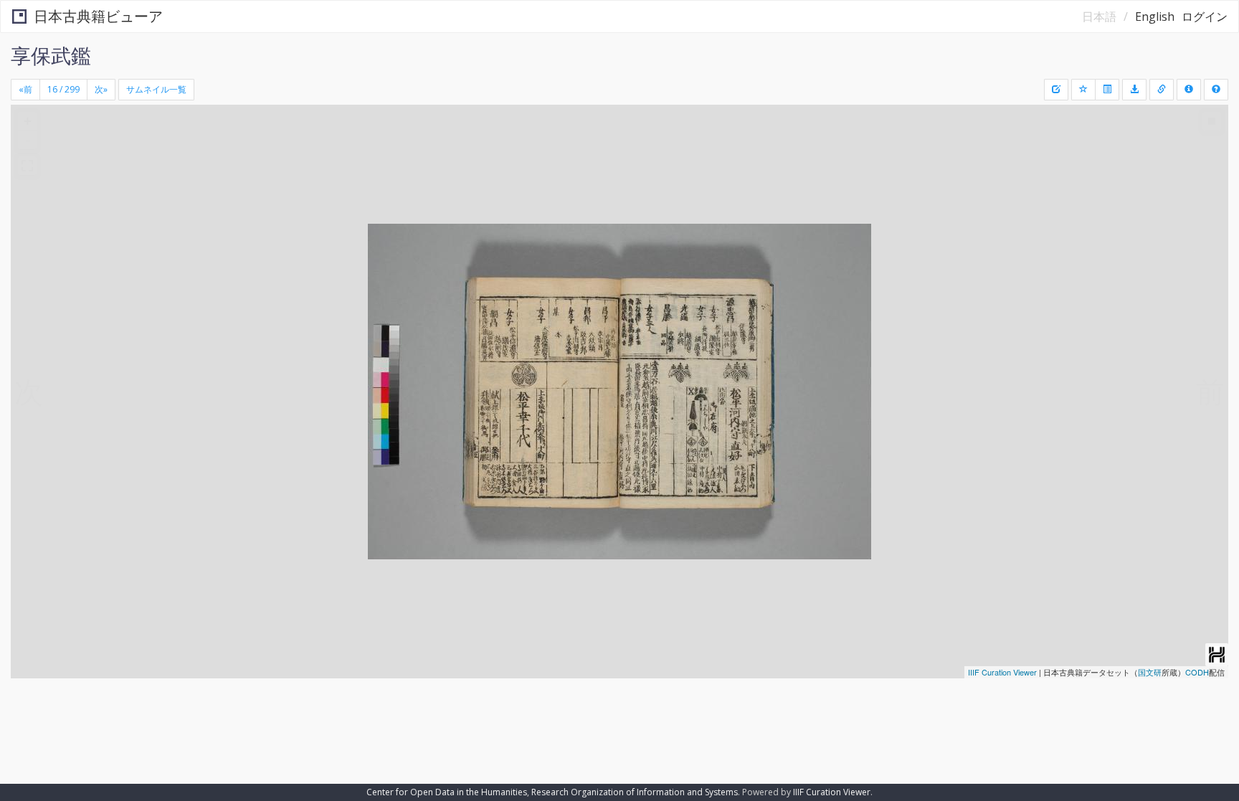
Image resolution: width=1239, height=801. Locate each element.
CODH (1197, 672)
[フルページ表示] (27, 165)
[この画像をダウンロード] (1134, 89)
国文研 (1150, 672)
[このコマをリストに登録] (1083, 89)
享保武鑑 (51, 55)
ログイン (1205, 16)
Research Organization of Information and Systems (634, 792)
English (1154, 16)
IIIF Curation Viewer (1002, 672)
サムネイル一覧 (156, 89)
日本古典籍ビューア (98, 16)
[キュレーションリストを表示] (1107, 89)
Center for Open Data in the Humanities (446, 792)
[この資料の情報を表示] (1189, 89)
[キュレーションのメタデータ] (1056, 89)
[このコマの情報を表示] (1161, 89)
